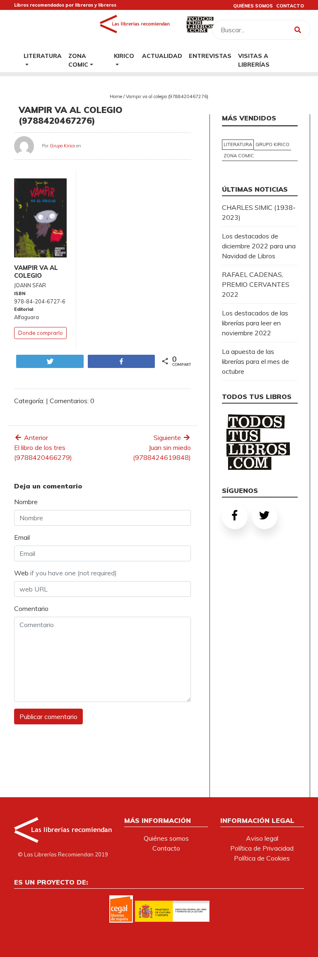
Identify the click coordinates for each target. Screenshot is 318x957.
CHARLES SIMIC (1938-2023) (259, 212)
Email (22, 537)
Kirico (124, 55)
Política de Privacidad (262, 848)
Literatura (43, 55)
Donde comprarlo (40, 332)
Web (65, 573)
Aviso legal (262, 838)
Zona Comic (78, 60)
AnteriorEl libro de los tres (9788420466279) (43, 447)
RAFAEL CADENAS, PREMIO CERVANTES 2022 (255, 284)
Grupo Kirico (62, 146)
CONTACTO (290, 6)
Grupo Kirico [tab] (272, 144)
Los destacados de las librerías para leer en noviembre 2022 (255, 323)
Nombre (26, 502)
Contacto (166, 848)
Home (116, 96)
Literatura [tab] (238, 144)
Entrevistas (210, 55)
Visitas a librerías (254, 60)
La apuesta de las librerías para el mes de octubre (255, 361)
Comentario (31, 608)
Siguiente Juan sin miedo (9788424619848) (162, 447)
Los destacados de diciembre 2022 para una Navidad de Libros (259, 246)
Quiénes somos (166, 838)
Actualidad (162, 55)
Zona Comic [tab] (239, 156)
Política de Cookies (262, 858)
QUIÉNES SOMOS (253, 6)
